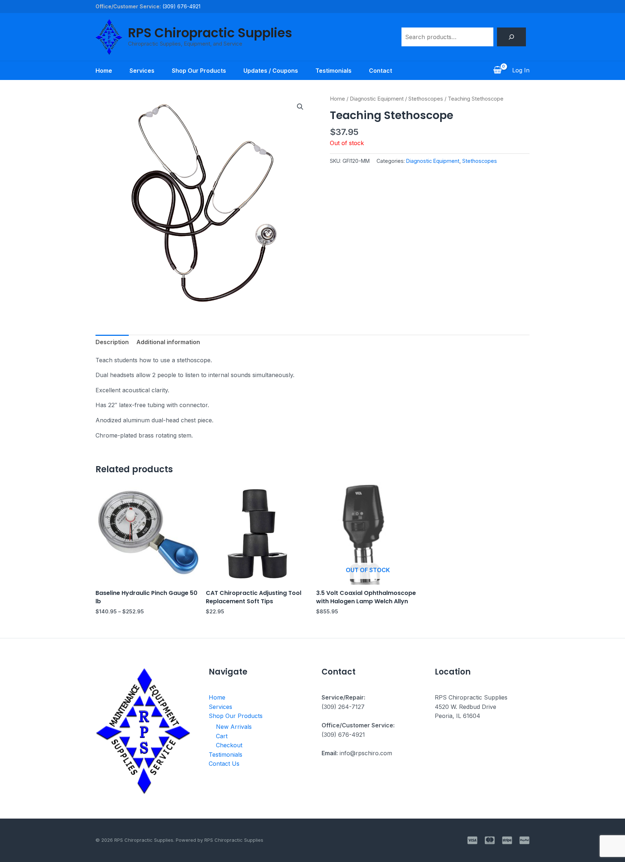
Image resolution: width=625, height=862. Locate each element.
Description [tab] (112, 342)
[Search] (511, 37)
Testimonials (333, 70)
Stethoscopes (425, 99)
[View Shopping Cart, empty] (497, 70)
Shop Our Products (199, 70)
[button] (300, 106)
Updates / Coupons (270, 70)
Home (103, 70)
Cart (222, 736)
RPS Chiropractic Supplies (210, 33)
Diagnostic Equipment (377, 99)
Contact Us (224, 763)
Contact (380, 70)
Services (141, 70)
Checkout (229, 745)
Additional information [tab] (168, 342)
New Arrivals (234, 726)
